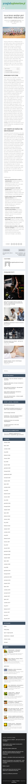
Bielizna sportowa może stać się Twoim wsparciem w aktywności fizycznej (12, 770)
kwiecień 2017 (7, 609)
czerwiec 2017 (7, 602)
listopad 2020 (7, 554)
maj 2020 (6, 567)
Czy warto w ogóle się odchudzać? (12, 72)
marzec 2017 (7, 612)
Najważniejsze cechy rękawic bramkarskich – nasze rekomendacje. (13, 744)
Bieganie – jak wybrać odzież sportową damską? (14, 757)
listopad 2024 (7, 506)
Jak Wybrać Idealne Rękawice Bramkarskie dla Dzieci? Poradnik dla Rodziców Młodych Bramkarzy (13, 753)
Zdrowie (6, 642)
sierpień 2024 (7, 509)
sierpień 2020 (7, 557)
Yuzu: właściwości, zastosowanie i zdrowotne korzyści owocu (16, 686)
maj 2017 (6, 605)
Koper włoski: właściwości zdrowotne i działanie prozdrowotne (12, 392)
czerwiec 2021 (7, 532)
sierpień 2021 (7, 529)
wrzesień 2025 (7, 477)
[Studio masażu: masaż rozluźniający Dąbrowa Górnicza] (14, 352)
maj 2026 (6, 452)
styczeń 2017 (7, 618)
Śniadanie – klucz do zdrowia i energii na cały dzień (13, 379)
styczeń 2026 (7, 464)
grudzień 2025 (7, 468)
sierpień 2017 (7, 596)
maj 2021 (6, 535)
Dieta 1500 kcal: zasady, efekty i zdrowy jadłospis (15, 659)
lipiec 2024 (6, 513)
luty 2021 (6, 545)
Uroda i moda (7, 639)
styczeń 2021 (7, 548)
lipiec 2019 (6, 586)
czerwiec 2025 (7, 487)
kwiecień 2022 (7, 525)
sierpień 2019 (7, 583)
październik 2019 (8, 577)
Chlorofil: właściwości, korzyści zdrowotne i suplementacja (14, 383)
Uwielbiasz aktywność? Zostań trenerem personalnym (14, 323)
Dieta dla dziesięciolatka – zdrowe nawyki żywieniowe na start (13, 397)
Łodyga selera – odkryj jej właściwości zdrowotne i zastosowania (14, 694)
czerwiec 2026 (7, 448)
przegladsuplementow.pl (16, 20)
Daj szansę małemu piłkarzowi (10, 748)
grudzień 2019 (7, 570)
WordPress (14, 782)
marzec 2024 (7, 519)
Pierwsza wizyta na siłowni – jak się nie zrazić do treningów (13, 341)
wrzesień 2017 (7, 593)
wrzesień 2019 (7, 580)
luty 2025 (6, 500)
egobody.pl (6, 666)
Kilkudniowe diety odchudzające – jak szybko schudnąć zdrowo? (16, 677)
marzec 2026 (7, 458)
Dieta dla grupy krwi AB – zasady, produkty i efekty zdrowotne (15, 709)
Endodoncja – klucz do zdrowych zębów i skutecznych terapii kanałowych (13, 416)
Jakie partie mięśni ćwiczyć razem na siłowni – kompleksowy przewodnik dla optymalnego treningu (13, 303)
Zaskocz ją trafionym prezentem (10, 773)
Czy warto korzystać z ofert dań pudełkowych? (11, 425)
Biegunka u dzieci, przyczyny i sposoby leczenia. (15, 670)
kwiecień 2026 (7, 455)
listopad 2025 (7, 471)
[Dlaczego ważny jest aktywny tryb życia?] (14, 32)
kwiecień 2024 (7, 516)
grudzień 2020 (7, 551)
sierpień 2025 (7, 480)
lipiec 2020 (6, 561)
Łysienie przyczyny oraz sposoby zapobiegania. (11, 421)
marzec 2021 (7, 541)
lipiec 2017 (6, 599)
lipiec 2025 (6, 484)
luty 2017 (6, 615)
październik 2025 (8, 474)
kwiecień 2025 (7, 493)
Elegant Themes (15, 780)
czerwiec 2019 (7, 589)
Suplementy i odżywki (9, 636)
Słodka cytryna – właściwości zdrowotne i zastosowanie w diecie (14, 725)
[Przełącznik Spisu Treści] (17, 69)
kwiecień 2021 (7, 538)
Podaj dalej (6, 629)
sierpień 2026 (7, 442)
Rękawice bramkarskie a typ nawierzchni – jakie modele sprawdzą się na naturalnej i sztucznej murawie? (13, 761)
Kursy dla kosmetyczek (9, 405)
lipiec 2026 (6, 445)
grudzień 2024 (7, 503)
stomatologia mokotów (9, 412)
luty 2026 (6, 461)
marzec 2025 (7, 496)
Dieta (5, 626)
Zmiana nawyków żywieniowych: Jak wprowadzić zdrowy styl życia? (16, 716)
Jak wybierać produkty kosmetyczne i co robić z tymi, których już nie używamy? (13, 409)
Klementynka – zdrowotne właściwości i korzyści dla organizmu (14, 651)
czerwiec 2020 (7, 564)
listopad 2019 (7, 573)
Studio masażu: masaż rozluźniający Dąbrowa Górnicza (13, 361)
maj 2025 (6, 490)
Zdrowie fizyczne (8, 70)
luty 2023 (6, 522)
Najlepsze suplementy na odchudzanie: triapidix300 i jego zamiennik (14, 434)
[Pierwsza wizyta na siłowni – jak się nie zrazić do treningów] (14, 333)
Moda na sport (6, 766)
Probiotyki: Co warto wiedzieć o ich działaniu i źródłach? (15, 702)
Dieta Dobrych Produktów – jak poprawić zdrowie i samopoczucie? (13, 388)
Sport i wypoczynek (15, 21)
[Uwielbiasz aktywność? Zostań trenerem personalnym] (14, 314)
